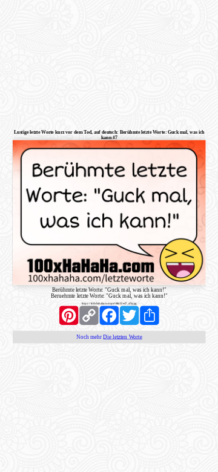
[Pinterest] (69, 315)
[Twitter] (129, 315)
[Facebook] (109, 315)
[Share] (149, 315)
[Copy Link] (89, 315)
